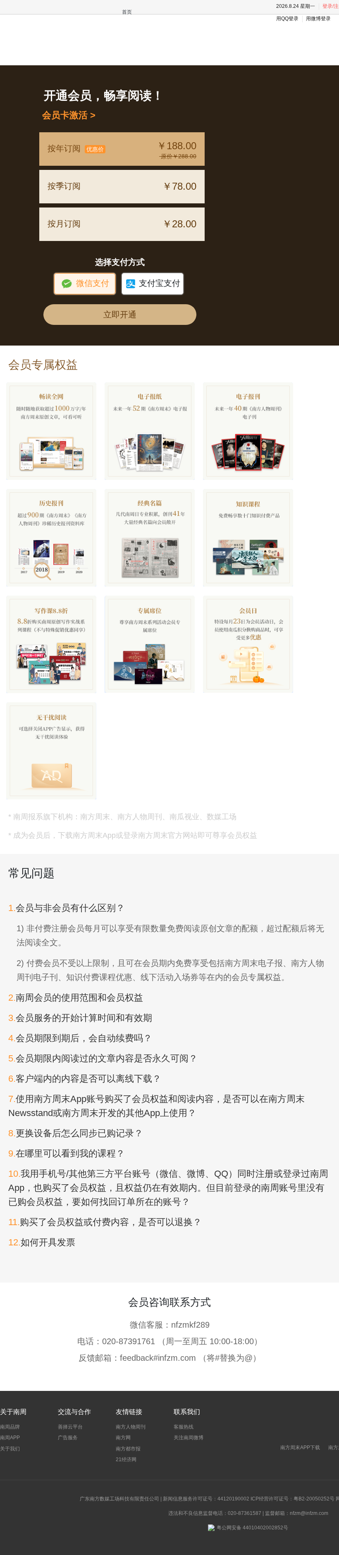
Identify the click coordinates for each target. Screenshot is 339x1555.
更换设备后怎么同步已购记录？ (75, 1133)
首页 (127, 12)
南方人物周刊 (131, 1427)
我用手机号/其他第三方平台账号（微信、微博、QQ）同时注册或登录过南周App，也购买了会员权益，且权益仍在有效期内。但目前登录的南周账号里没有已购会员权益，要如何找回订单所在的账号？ (168, 1188)
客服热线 (183, 1427)
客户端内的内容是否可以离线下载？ (84, 1078)
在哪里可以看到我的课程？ (66, 1153)
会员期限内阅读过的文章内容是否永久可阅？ (103, 1058)
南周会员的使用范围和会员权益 (75, 997)
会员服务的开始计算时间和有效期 (80, 1018)
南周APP (10, 1438)
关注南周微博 (188, 1438)
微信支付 (85, 283)
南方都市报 (128, 1449)
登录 (327, 6)
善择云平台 (70, 1427)
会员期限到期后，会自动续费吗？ (80, 1038)
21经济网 (126, 1459)
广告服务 (68, 1438)
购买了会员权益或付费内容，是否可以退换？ (105, 1222)
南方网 (123, 1438)
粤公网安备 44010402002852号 (252, 1528)
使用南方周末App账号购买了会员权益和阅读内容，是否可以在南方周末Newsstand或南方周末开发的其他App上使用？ (156, 1106)
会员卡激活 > (66, 115)
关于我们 (10, 1449)
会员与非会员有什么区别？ (66, 908)
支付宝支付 (152, 283)
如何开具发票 (41, 1242)
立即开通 (119, 314)
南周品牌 (10, 1427)
